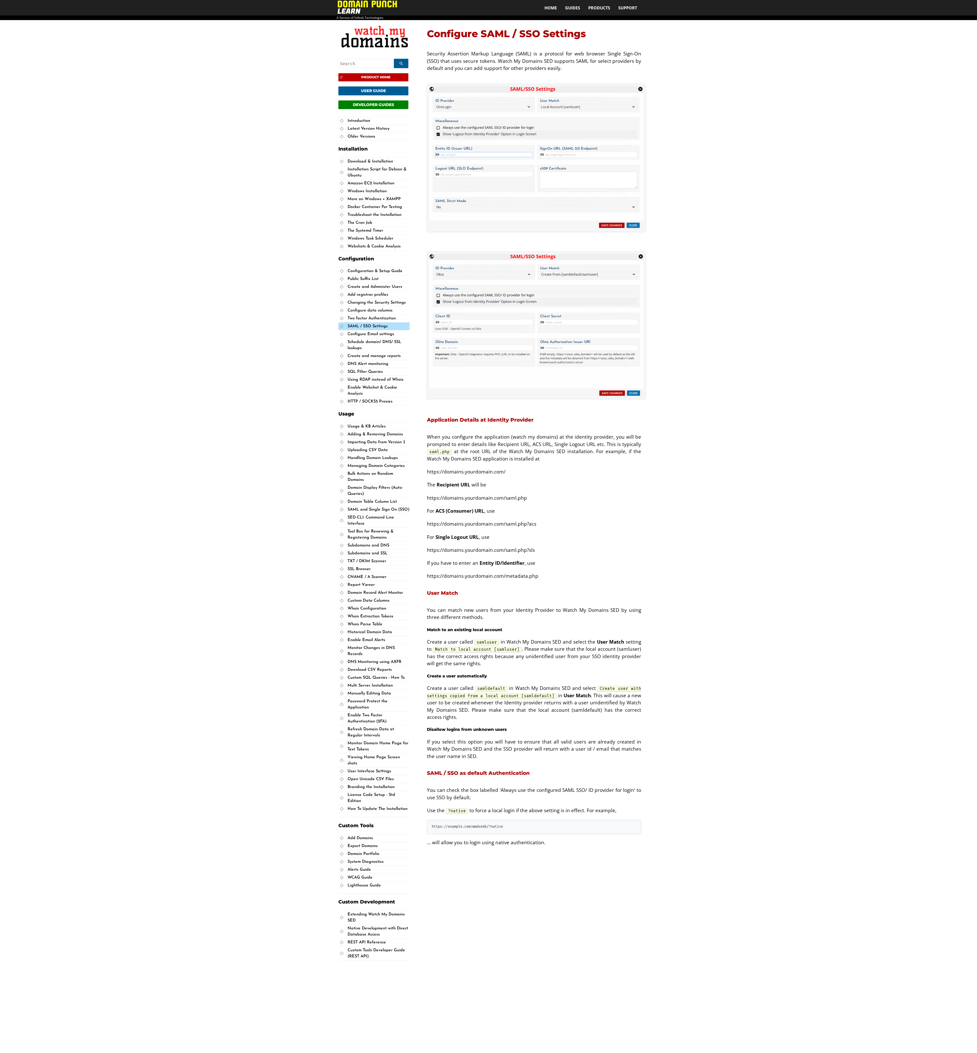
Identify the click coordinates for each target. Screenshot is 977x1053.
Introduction (359, 121)
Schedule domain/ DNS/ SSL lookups (374, 345)
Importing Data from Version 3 (376, 442)
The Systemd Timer (365, 231)
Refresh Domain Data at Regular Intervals (371, 732)
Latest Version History (369, 129)
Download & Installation (370, 161)
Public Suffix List (363, 279)
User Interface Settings (369, 771)
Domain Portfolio (363, 854)
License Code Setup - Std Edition (371, 798)
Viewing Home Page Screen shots (374, 760)
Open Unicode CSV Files (371, 779)
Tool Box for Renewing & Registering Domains (371, 534)
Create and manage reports (374, 356)
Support (627, 8)
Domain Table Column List (372, 502)
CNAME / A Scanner (367, 577)
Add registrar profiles (368, 295)
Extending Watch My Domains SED (376, 917)
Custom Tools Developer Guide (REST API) (376, 953)
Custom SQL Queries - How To (376, 678)
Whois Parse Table (365, 624)
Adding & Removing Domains (375, 434)
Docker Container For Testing (375, 207)
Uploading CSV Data (368, 450)
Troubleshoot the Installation (374, 215)
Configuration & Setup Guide (375, 271)
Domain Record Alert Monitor (375, 593)
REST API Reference (367, 942)
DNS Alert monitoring (368, 364)
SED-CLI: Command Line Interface (371, 520)
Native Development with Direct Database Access (378, 931)
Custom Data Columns (369, 601)
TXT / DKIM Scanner (367, 561)
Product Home (376, 77)
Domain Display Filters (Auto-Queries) (375, 491)
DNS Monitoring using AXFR (374, 662)
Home (550, 8)
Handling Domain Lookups (373, 458)
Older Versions (361, 137)
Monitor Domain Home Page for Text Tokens (378, 746)
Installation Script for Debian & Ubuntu (377, 172)
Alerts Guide (359, 869)
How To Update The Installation (378, 809)
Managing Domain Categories (376, 466)
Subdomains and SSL (367, 553)
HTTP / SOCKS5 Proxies (370, 401)
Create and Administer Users (375, 287)
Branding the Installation (371, 787)
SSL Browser (359, 569)
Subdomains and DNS (368, 545)
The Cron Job (360, 223)
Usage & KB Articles (367, 426)
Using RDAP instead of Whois (376, 380)
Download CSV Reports (370, 670)
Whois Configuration (367, 608)
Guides (572, 8)
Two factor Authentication (372, 318)
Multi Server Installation (370, 686)
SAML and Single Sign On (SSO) (379, 510)
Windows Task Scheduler (370, 238)
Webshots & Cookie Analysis (374, 246)
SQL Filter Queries (365, 372)
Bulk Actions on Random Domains (370, 477)
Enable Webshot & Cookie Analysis (372, 390)
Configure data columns (370, 310)
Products (599, 8)
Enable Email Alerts (366, 640)
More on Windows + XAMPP (374, 199)
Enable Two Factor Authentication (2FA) (367, 718)
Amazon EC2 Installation (371, 183)
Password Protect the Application (367, 704)
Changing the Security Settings (377, 303)
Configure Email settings (371, 334)
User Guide (373, 90)
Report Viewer (361, 585)
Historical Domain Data (370, 632)
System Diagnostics (366, 861)
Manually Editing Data (369, 693)
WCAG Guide (360, 877)
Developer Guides (373, 104)
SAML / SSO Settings (368, 326)
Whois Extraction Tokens (370, 616)
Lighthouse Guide (364, 885)
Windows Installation (367, 191)
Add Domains (360, 838)
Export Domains (363, 846)
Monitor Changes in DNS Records (371, 651)
